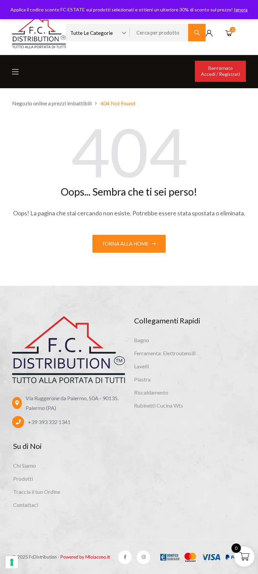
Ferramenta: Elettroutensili (165, 353)
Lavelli (141, 366)
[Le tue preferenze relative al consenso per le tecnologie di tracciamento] (11, 562)
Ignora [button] (241, 9)
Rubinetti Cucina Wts (158, 405)
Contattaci (25, 505)
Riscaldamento (151, 392)
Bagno (141, 340)
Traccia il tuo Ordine (36, 491)
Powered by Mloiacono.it (85, 557)
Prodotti (23, 478)
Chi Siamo (24, 465)
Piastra (142, 379)
